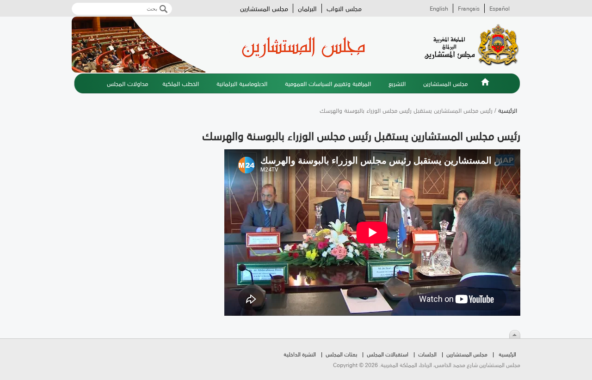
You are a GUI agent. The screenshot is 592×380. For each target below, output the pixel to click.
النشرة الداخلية (300, 354)
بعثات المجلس (341, 354)
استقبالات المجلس (387, 354)
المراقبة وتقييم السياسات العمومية (328, 83)
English (439, 8)
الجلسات (427, 354)
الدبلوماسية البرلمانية (241, 83)
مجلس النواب (344, 8)
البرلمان (307, 8)
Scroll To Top (514, 334)
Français (469, 8)
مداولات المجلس (127, 83)
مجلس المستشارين (264, 8)
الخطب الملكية (180, 83)
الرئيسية (485, 87)
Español (499, 8)
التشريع (397, 83)
